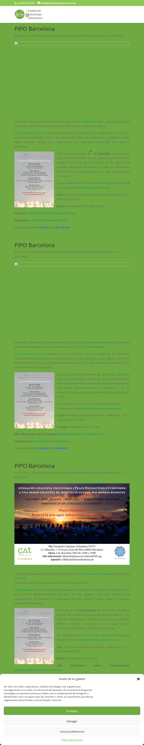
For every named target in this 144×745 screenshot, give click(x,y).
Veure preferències (72, 731)
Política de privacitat (72, 739)
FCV (20, 35)
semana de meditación (99, 342)
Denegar (72, 721)
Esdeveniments (79, 472)
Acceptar (72, 711)
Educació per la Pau (56, 472)
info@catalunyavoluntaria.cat (91, 187)
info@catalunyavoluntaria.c (47, 220)
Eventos (78, 252)
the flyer (42, 227)
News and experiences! (68, 35)
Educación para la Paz (58, 252)
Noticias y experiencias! (99, 252)
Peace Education (94, 35)
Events (48, 35)
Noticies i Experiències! (105, 472)
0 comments (115, 35)
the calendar (63, 227)
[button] (138, 679)
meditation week (93, 121)
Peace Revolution (26, 133)
